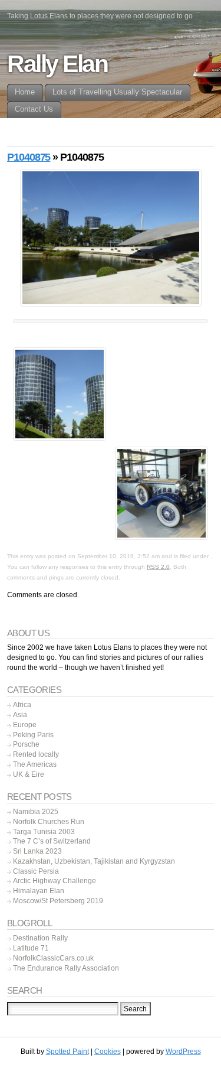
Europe (25, 725)
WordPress (183, 1051)
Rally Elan (57, 63)
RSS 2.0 (158, 567)
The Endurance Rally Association (66, 968)
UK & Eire (28, 774)
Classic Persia (36, 871)
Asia (20, 715)
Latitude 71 (31, 948)
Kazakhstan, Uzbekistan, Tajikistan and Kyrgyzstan (94, 861)
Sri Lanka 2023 (37, 851)
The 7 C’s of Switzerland (52, 841)
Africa (22, 705)
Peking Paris (33, 735)
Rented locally (36, 754)
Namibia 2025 (35, 812)
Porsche (26, 744)
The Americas (35, 764)
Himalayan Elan (38, 891)
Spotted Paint (67, 1051)
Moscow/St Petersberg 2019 (58, 901)
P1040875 (28, 157)
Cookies (107, 1051)
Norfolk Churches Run (48, 822)
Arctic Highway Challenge (54, 881)
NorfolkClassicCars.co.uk (53, 958)
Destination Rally (40, 938)
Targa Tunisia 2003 (44, 832)
